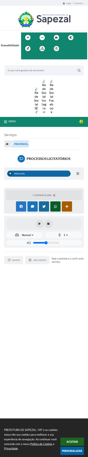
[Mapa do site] (42, 48)
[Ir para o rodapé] (34, 56)
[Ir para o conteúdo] (68, 48)
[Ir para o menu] (77, 48)
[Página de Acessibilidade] (56, 48)
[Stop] (48, 224)
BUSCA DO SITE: (17, 63)
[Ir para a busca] (25, 56)
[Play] (40, 224)
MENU (12, 121)
